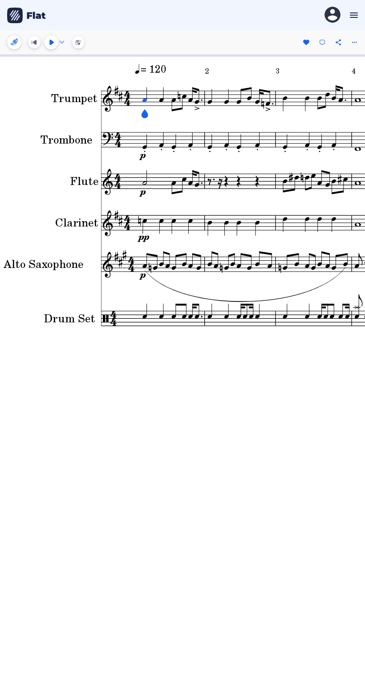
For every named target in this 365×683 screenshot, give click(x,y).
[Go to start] (34, 42)
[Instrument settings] (14, 42)
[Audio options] (61, 42)
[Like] (306, 42)
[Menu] (353, 15)
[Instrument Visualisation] (78, 42)
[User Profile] (332, 15)
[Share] (338, 42)
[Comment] (322, 42)
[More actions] (354, 42)
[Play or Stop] (51, 42)
